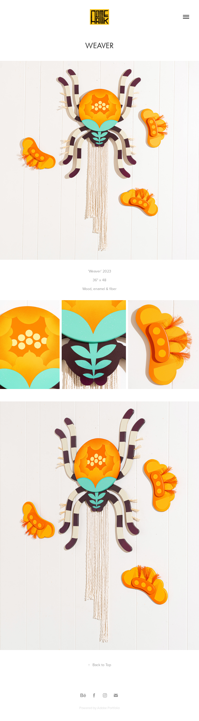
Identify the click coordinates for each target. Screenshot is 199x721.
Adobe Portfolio (108, 707)
